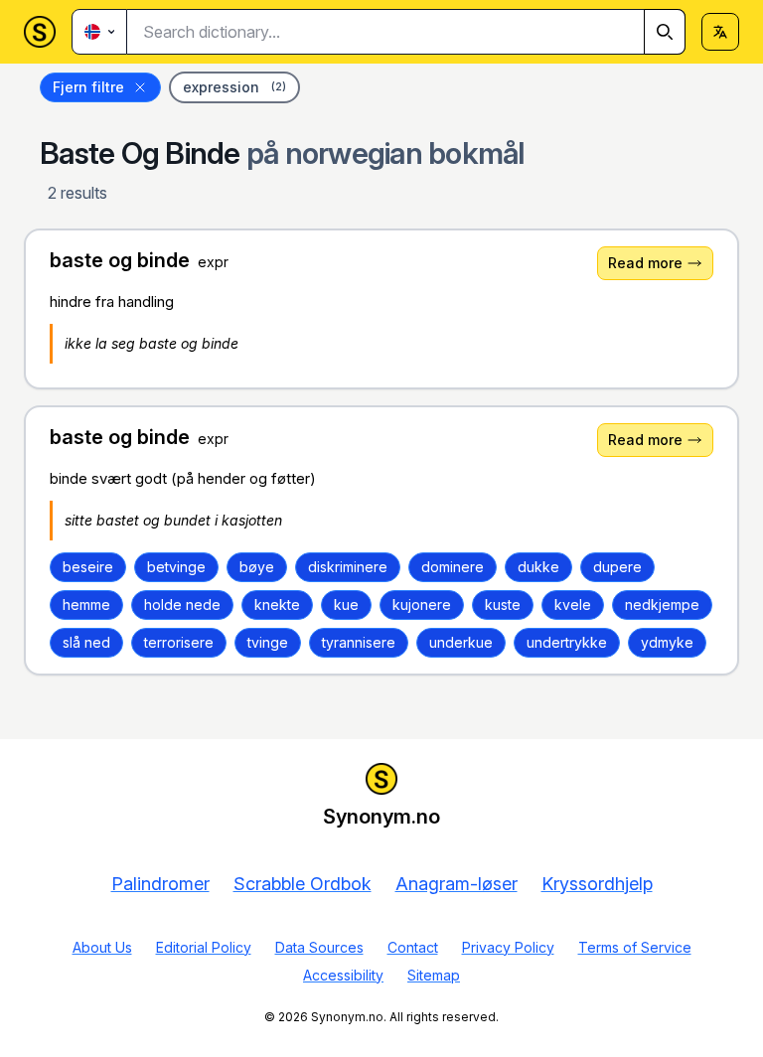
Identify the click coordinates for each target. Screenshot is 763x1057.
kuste (503, 604)
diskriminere (347, 566)
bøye (256, 566)
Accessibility (343, 975)
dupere (617, 566)
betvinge (176, 566)
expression (234, 86)
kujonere (421, 604)
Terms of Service (634, 947)
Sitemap (433, 975)
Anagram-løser (456, 883)
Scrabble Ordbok (302, 883)
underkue (461, 642)
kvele (572, 604)
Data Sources (319, 947)
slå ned (86, 642)
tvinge (267, 642)
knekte (277, 604)
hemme (86, 604)
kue (346, 604)
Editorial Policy (203, 947)
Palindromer (160, 883)
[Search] (665, 32)
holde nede (182, 604)
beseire (88, 566)
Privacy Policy (508, 947)
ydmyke (667, 642)
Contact (412, 947)
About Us (102, 947)
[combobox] (406, 32)
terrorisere (179, 642)
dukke (538, 566)
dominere (452, 566)
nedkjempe (662, 604)
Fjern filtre (88, 86)
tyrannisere (358, 642)
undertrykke (567, 642)
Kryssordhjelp (597, 883)
